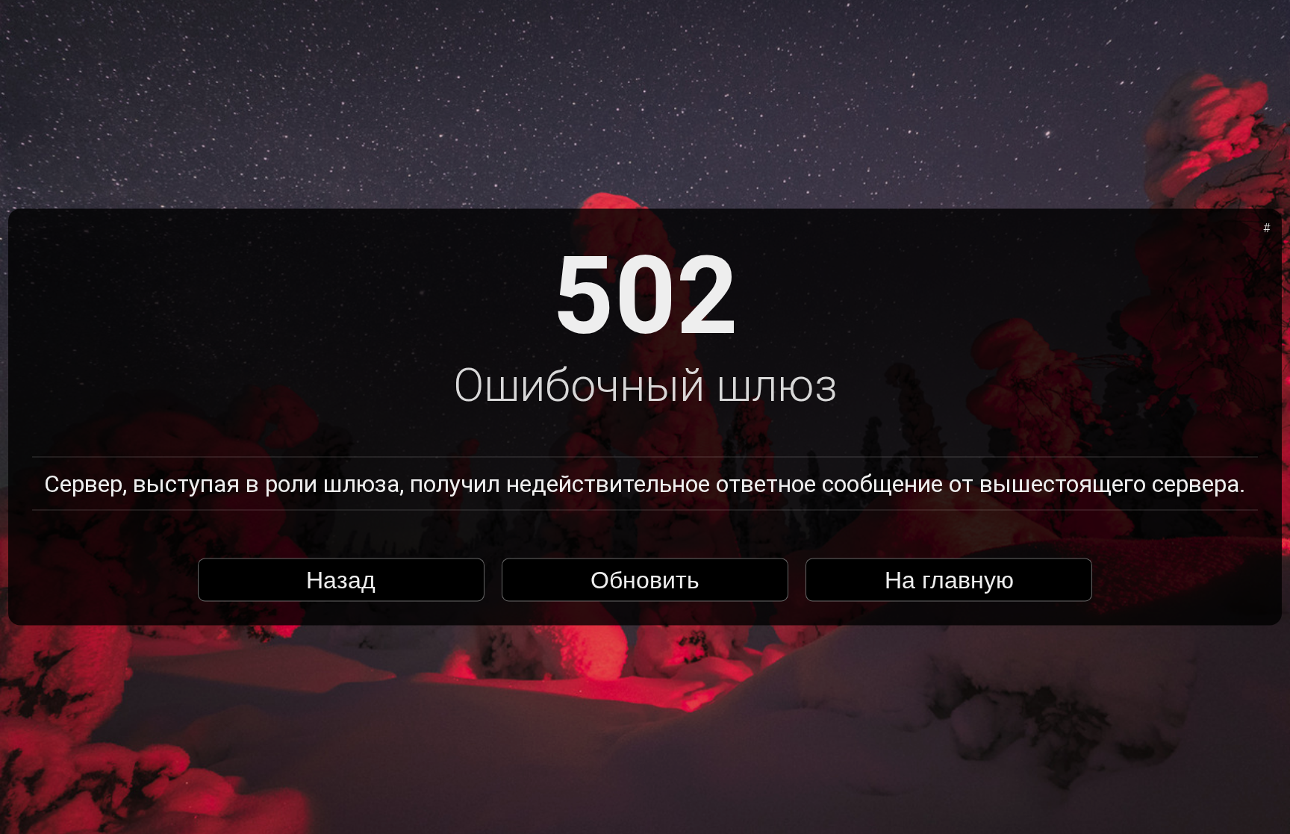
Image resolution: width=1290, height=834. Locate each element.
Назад (341, 579)
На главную (949, 579)
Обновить (645, 579)
